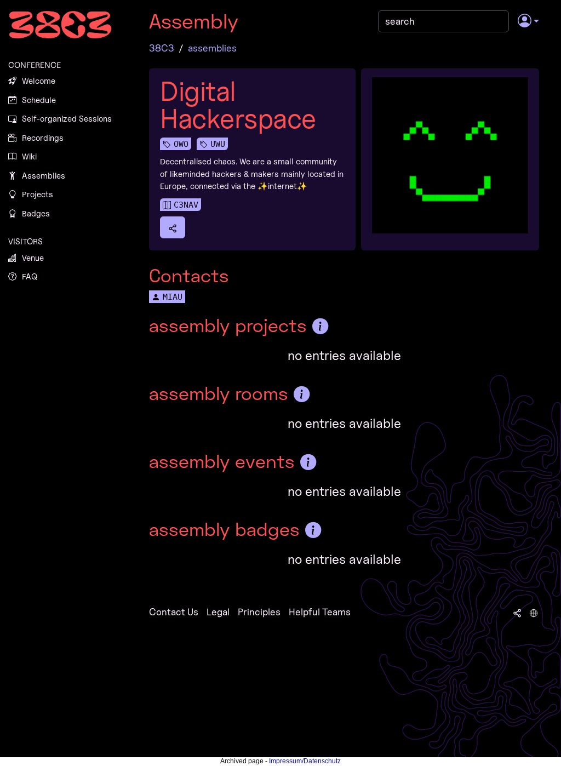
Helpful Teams (320, 612)
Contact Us (173, 612)
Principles (259, 612)
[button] (528, 21)
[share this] (172, 227)
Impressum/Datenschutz (305, 761)
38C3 (161, 48)
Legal (218, 612)
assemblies (212, 48)
